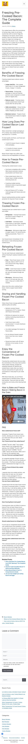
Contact (23, 737)
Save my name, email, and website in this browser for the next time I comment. (14, 664)
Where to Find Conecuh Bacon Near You (15, 619)
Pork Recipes (5, 728)
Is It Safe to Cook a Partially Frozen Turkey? (14, 692)
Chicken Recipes (6, 724)
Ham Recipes (5, 726)
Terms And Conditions (14, 737)
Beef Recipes (5, 721)
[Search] (24, 680)
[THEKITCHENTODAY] (5, 3)
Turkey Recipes (6, 731)
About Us (5, 737)
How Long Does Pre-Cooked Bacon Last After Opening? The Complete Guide (15, 563)
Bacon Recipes (8, 617)
